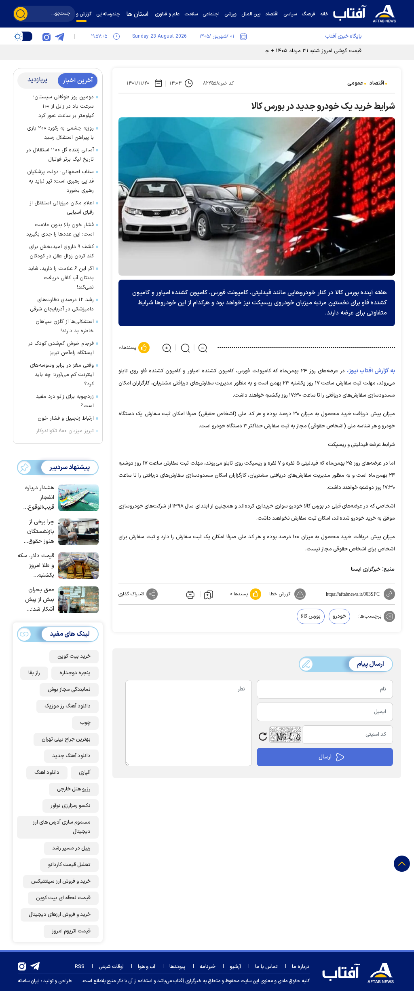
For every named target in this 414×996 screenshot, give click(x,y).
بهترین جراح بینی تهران (66, 739)
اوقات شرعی (111, 967)
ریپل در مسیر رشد (71, 848)
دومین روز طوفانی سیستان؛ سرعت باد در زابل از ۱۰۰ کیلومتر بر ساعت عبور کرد (63, 106)
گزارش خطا (279, 594)
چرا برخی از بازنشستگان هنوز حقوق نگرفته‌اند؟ (40, 532)
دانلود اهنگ (46, 773)
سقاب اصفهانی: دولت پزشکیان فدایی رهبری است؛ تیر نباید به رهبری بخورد (60, 181)
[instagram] (46, 36)
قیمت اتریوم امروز (71, 931)
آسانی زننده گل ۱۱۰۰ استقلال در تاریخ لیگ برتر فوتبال (60, 155)
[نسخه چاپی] (189, 594)
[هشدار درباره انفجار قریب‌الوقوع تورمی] (76, 497)
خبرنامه (207, 967)
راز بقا (34, 673)
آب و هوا (146, 967)
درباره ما (301, 967)
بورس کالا (311, 616)
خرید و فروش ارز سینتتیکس (61, 881)
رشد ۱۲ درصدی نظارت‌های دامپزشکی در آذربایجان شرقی (62, 304)
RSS (79, 967)
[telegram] (59, 36)
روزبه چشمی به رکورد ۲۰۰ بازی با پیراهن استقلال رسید (60, 133)
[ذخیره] (208, 594)
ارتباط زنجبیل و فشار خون (66, 418)
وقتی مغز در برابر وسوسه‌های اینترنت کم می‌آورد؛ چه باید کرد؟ (62, 374)
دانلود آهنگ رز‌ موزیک (67, 706)
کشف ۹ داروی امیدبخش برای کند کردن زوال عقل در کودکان (61, 251)
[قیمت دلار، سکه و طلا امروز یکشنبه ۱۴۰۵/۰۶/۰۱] (76, 565)
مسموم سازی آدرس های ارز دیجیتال (62, 827)
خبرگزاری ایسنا (365, 569)
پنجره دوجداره (75, 673)
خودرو (339, 616)
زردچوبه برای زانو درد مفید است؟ (65, 401)
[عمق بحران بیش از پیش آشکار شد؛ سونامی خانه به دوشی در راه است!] (76, 599)
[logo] (366, 12)
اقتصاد (377, 83)
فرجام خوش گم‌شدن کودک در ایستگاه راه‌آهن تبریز (61, 348)
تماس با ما (266, 967)
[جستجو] (20, 14)
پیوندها (177, 967)
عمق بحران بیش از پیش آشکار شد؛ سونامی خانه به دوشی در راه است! (35, 600)
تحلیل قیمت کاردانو (69, 865)
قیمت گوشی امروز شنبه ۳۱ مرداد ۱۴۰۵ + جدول (308, 51)
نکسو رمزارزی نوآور (71, 806)
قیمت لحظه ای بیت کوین (63, 898)
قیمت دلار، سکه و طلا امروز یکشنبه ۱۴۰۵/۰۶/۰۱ (35, 566)
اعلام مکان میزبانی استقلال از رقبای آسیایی (62, 208)
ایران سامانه (29, 981)
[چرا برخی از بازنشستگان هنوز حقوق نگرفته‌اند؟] (76, 531)
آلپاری (85, 773)
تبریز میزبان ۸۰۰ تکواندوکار (65, 431)
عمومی (355, 83)
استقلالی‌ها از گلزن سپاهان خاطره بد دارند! (65, 326)
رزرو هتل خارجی (74, 789)
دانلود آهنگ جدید (71, 756)
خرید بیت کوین (74, 656)
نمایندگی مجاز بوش (69, 690)
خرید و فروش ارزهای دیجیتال (60, 915)
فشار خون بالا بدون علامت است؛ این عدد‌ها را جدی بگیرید (60, 229)
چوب (85, 723)
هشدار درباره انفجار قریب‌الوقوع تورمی (39, 498)
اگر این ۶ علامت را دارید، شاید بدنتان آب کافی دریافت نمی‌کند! (61, 278)
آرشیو (235, 967)
